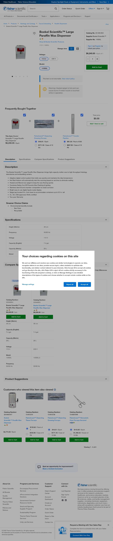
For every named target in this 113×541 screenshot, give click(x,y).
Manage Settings (28, 284)
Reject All (69, 284)
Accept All (84, 284)
